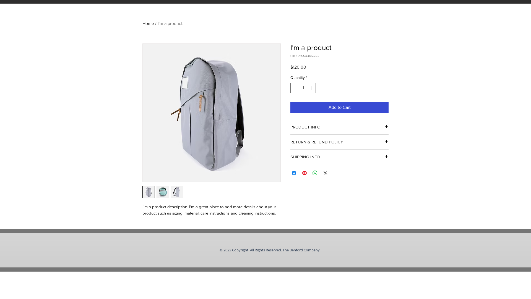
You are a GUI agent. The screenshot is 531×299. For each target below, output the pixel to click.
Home (148, 23)
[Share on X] (325, 173)
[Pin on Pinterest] (304, 173)
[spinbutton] (303, 88)
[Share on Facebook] (294, 173)
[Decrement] (294, 88)
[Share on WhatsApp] (315, 173)
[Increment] (311, 88)
